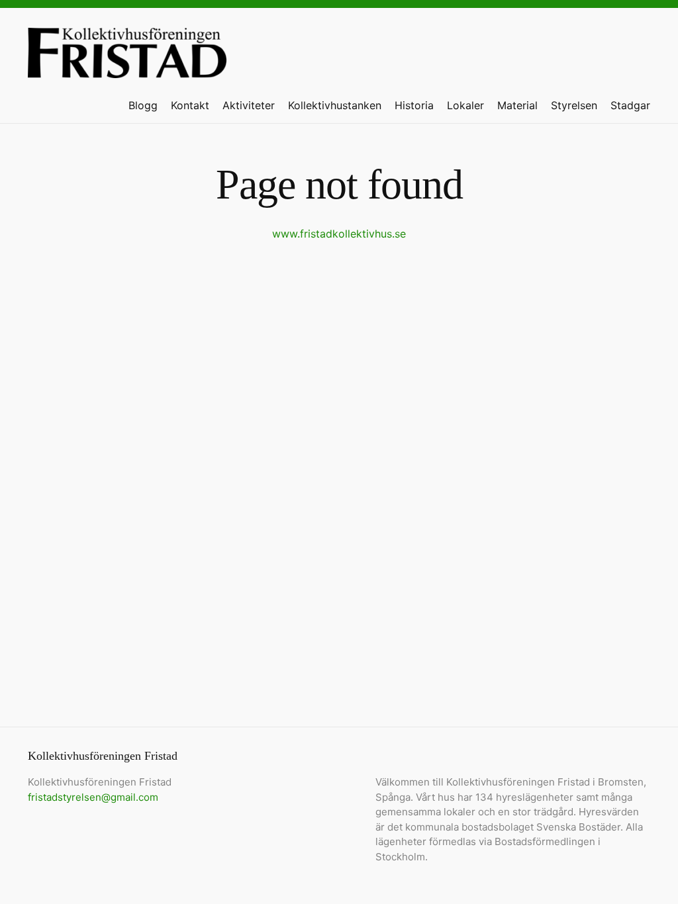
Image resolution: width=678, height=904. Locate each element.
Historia (414, 105)
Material (517, 105)
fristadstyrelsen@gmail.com (93, 797)
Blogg (143, 105)
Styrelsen (574, 105)
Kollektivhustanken (334, 105)
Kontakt (190, 105)
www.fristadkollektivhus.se (339, 233)
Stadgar (630, 105)
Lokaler (465, 105)
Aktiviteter (248, 105)
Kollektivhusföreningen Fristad (127, 57)
